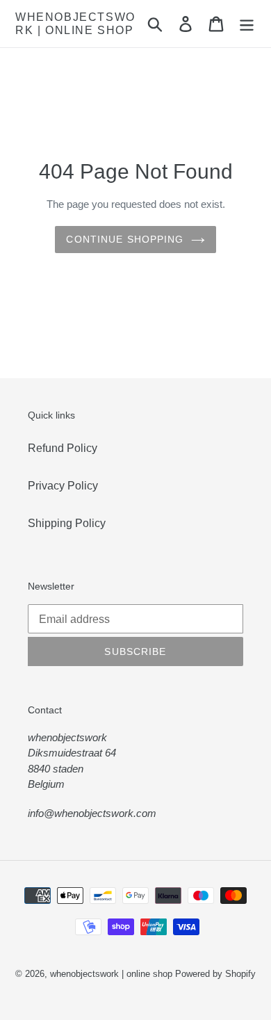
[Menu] (246, 23)
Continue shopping (124, 239)
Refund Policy (62, 448)
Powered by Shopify (215, 974)
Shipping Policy (67, 523)
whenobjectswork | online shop (75, 23)
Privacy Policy (63, 486)
